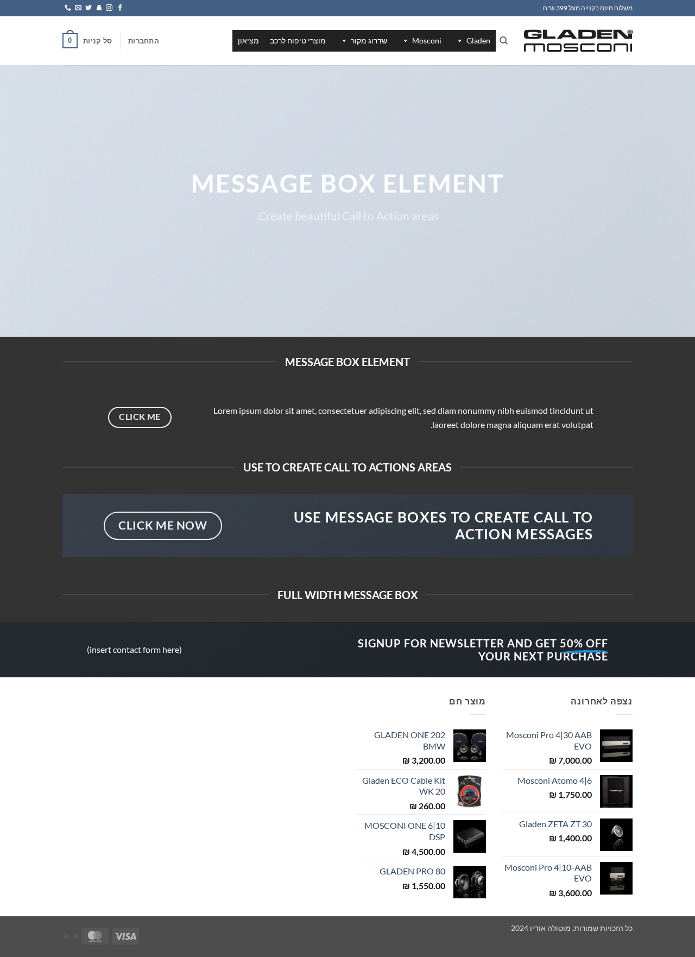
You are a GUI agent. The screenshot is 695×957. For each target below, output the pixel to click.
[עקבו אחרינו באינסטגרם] (109, 8)
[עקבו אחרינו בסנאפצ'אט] (99, 8)
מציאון (248, 40)
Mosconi (426, 40)
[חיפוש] (504, 40)
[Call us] (68, 8)
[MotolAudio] (578, 40)
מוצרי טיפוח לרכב (298, 40)
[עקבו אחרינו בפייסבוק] (120, 8)
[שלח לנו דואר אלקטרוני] (78, 8)
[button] (143, 41)
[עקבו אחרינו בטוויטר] (88, 8)
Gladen (478, 40)
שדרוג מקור (369, 40)
